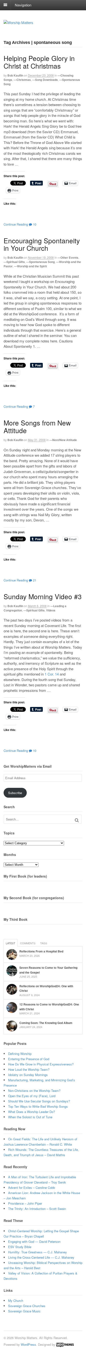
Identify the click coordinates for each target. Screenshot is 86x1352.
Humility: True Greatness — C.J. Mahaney (37, 1252)
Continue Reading (16, 224)
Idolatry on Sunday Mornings (28, 1074)
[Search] (77, 820)
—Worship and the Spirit (30, 266)
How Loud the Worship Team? (28, 1069)
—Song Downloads (45, 80)
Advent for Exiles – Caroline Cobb (31, 1187)
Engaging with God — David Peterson (34, 1241)
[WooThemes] (65, 1344)
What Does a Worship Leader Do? (31, 1111)
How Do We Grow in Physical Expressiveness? (41, 1064)
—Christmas (22, 80)
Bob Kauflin (15, 75)
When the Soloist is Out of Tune (30, 1117)
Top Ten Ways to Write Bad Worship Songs (38, 1106)
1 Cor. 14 (52, 673)
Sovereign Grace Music (24, 1311)
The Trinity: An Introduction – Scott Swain (37, 1208)
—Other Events (68, 257)
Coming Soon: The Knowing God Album (45, 1023)
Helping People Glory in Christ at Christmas (39, 62)
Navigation (23, 4)
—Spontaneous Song (40, 262)
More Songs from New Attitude (37, 426)
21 (34, 580)
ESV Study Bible (19, 1246)
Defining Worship (20, 1053)
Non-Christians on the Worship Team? (34, 1090)
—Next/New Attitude (63, 440)
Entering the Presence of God (28, 1059)
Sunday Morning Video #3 (43, 596)
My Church (15, 1300)
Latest (10, 943)
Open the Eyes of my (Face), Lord (31, 1096)
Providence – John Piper (25, 1203)
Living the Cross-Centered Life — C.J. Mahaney (41, 1257)
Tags (43, 943)
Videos (50, 610)
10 (34, 224)
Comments (27, 943)
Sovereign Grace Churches (26, 1306)
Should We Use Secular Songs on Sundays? (39, 1101)
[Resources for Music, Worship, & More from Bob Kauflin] (18, 22)
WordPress (28, 1344)
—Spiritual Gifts (14, 262)
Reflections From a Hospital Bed (41, 951)
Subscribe (15, 792)
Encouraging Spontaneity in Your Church (42, 244)
